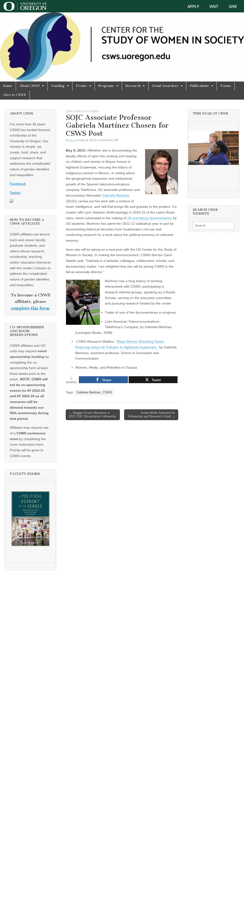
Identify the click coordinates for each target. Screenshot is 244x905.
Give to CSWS (15, 95)
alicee (72, 140)
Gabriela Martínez (115, 195)
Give (233, 6)
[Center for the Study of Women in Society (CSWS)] (122, 46)
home (8, 86)
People (94, 111)
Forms (225, 86)
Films (85, 111)
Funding (58, 86)
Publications (199, 86)
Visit (214, 6)
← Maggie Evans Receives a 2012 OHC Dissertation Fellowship (92, 414)
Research (133, 86)
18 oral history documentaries (149, 218)
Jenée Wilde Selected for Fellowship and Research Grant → (151, 414)
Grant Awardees (165, 86)
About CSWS (30, 86)
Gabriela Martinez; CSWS (94, 392)
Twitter (15, 193)
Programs (106, 86)
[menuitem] (196, 6)
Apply (193, 6)
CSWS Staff (73, 111)
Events (81, 86)
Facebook (18, 184)
